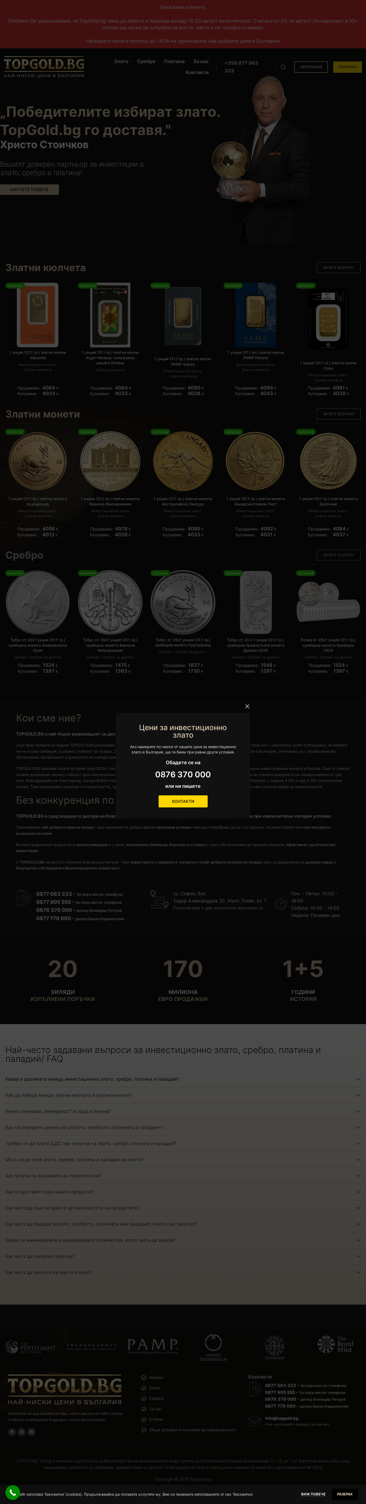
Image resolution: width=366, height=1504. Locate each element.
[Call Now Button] (12, 1492)
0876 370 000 (183, 774)
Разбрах (345, 1494)
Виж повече (313, 1494)
